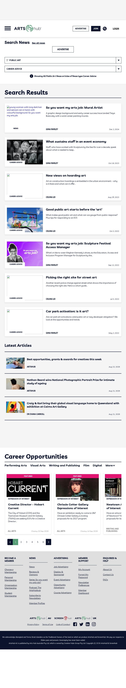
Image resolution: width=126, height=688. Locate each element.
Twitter (81, 624)
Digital (97, 465)
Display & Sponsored (59, 573)
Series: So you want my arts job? (38, 581)
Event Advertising (62, 579)
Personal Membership (11, 579)
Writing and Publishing (64, 465)
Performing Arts (16, 465)
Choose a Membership (11, 571)
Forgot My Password (83, 576)
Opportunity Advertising (60, 586)
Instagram (94, 624)
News (32, 566)
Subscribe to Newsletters (35, 597)
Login (116, 28)
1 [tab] (15, 542)
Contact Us (108, 574)
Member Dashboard (83, 591)
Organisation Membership (11, 586)
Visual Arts (37, 465)
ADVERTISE (80, 28)
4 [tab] (32, 542)
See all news (38, 43)
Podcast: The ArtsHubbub (35, 589)
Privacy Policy (33, 624)
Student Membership (11, 594)
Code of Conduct (63, 624)
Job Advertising (61, 566)
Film (86, 465)
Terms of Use (47, 624)
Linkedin (88, 624)
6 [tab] (43, 542)
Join (95, 28)
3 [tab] (26, 542)
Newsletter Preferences (83, 584)
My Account (84, 569)
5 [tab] (37, 542)
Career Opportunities (36, 456)
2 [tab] (21, 542)
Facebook (75, 624)
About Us (107, 569)
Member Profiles (37, 603)
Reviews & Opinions (34, 573)
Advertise (63, 49)
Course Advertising (62, 592)
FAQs (105, 579)
